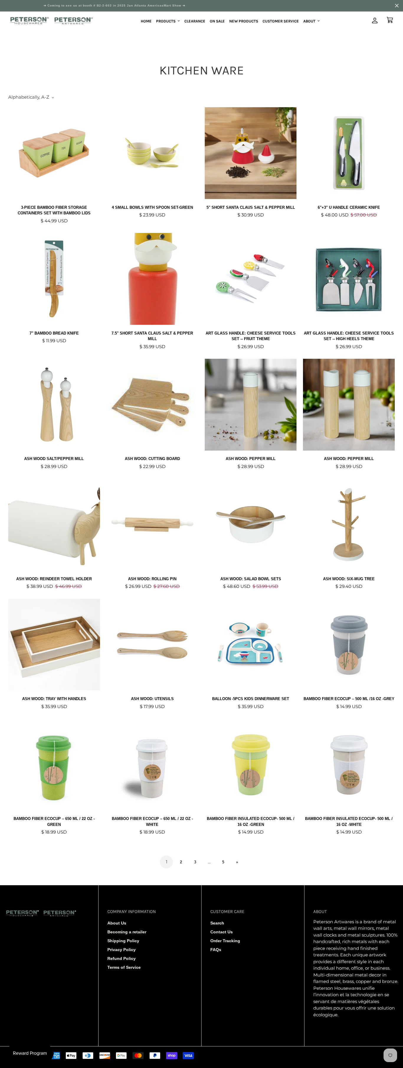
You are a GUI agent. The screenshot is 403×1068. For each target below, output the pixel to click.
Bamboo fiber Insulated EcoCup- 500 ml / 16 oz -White (349, 821)
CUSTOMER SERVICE (281, 21)
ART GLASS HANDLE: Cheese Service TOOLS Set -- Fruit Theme (251, 336)
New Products (243, 21)
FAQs (215, 949)
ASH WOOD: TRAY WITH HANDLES (54, 699)
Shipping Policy (123, 940)
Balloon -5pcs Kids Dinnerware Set (250, 699)
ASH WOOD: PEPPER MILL (251, 458)
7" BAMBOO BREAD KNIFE (54, 333)
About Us (116, 923)
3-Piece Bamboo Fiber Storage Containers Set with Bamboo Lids (54, 210)
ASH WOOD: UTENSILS (152, 699)
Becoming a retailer (126, 932)
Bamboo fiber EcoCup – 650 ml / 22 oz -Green (54, 821)
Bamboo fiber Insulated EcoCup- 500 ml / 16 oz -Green (250, 821)
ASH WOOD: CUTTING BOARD (152, 458)
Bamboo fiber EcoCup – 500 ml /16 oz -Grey (349, 699)
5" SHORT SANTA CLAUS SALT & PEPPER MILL (251, 207)
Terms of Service (124, 967)
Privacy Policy (121, 949)
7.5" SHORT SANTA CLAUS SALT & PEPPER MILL (152, 336)
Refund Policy (121, 958)
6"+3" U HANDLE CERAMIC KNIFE (349, 207)
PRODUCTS (166, 21)
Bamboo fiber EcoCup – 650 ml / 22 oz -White (152, 821)
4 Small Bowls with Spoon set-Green (152, 207)
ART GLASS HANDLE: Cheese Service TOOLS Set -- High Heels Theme (349, 336)
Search (217, 923)
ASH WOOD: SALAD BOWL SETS (250, 579)
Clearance (194, 21)
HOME (146, 21)
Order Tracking (225, 940)
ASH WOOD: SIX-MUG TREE (349, 579)
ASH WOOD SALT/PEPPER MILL (54, 458)
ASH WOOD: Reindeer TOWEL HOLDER (54, 579)
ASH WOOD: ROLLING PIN (152, 579)
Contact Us (221, 932)
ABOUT (309, 21)
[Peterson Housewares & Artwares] (51, 21)
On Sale (217, 21)
